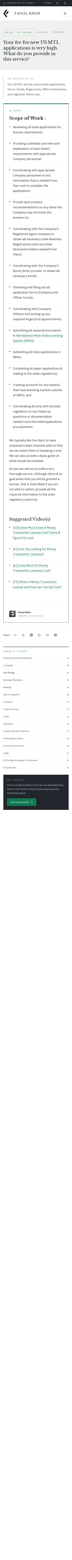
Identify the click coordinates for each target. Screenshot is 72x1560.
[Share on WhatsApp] (39, 635)
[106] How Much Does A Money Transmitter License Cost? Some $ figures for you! (36, 533)
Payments (36, 723)
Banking (36, 687)
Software (36, 701)
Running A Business (36, 680)
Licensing (36, 665)
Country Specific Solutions (36, 731)
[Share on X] (23, 635)
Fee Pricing (36, 672)
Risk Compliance (36, 694)
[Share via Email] (47, 635)
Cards (36, 716)
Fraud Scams (36, 767)
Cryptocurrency (36, 709)
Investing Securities (36, 738)
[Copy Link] (15, 635)
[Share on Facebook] (55, 635)
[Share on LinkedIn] (31, 635)
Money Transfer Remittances (36, 658)
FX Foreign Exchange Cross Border (36, 760)
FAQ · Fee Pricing (20, 32)
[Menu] (65, 13)
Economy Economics (36, 745)
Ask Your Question (19, 802)
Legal (36, 753)
